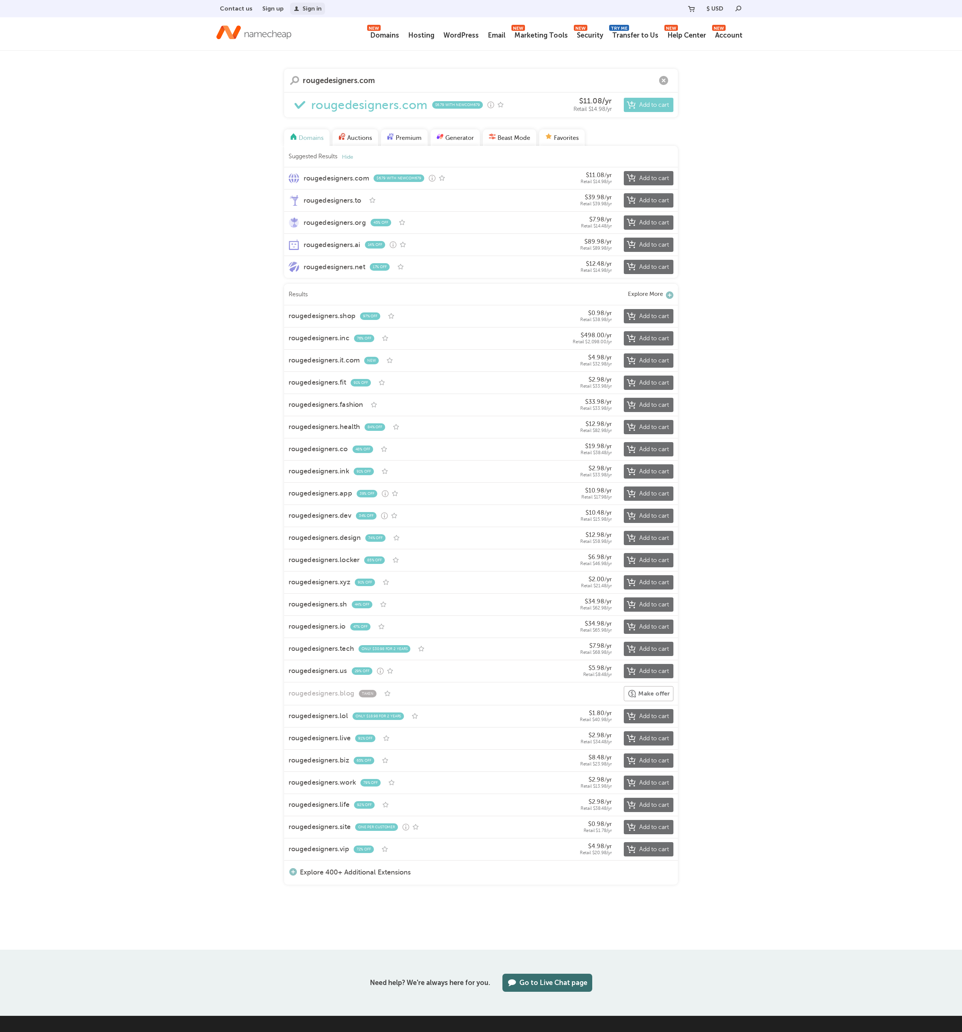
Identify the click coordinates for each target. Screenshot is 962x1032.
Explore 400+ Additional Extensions (355, 872)
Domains (384, 34)
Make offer (654, 693)
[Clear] (663, 80)
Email (496, 35)
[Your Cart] (691, 9)
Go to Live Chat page (553, 983)
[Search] (738, 9)
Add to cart (654, 105)
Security (589, 34)
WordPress (461, 35)
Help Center (686, 34)
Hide (347, 157)
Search (294, 80)
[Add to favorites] (500, 105)
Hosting (421, 35)
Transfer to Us (634, 34)
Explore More (645, 294)
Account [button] (728, 34)
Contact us (236, 8)
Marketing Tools (540, 34)
